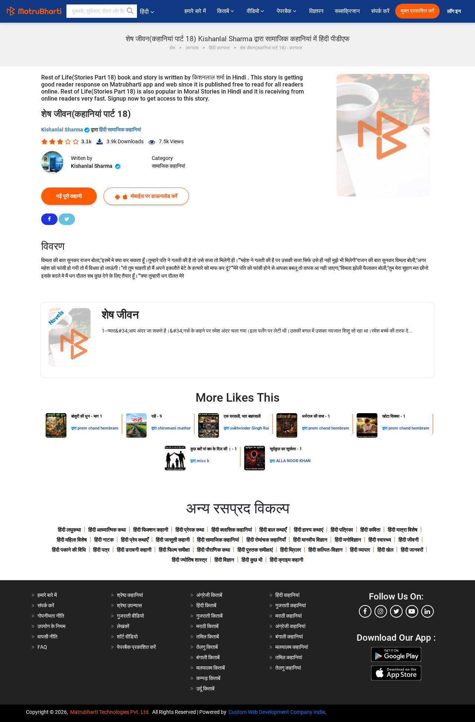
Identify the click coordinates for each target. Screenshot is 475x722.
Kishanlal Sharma (62, 130)
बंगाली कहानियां (289, 637)
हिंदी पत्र (101, 550)
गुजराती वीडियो (130, 616)
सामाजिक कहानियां (168, 166)
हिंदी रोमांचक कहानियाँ (266, 540)
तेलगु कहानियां (288, 668)
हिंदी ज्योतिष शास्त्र (189, 560)
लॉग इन (454, 11)
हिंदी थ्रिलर (290, 550)
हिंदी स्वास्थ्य (379, 540)
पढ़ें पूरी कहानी (69, 196)
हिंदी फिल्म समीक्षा (174, 550)
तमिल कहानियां (288, 657)
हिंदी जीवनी (409, 540)
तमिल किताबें (207, 637)
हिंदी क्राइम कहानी (286, 560)
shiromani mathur (174, 428)
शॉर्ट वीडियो (127, 637)
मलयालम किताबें (210, 668)
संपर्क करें (380, 11)
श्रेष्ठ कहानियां (130, 595)
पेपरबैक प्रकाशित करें (136, 647)
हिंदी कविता (370, 530)
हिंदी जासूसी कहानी (173, 540)
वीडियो (254, 11)
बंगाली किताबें (208, 657)
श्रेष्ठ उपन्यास (129, 605)
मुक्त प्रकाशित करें (417, 11)
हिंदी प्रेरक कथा (190, 530)
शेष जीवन (120, 314)
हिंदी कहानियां (287, 595)
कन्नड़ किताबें (208, 678)
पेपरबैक (285, 11)
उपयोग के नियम (51, 626)
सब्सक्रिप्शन (347, 11)
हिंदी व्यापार (360, 550)
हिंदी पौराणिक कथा (213, 550)
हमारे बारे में (195, 11)
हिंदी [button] (144, 11)
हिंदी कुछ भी (252, 560)
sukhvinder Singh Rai (249, 428)
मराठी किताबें (207, 626)
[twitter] (396, 611)
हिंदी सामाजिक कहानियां (120, 130)
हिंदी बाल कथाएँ (272, 530)
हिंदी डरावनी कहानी (134, 550)
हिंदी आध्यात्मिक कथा (107, 530)
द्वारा (74, 428)
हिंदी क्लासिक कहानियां (232, 530)
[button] (130, 11)
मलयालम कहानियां (291, 647)
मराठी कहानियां (288, 616)
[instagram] (380, 611)
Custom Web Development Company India (277, 712)
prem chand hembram (98, 428)
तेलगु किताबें (207, 647)
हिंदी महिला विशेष (72, 540)
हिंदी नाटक (104, 540)
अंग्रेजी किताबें (209, 595)
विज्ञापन (316, 11)
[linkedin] (427, 611)
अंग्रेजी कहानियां (290, 626)
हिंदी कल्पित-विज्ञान (325, 550)
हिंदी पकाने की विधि (69, 550)
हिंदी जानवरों (412, 550)
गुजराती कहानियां (290, 605)
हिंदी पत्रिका (342, 530)
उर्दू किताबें (205, 689)
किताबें (223, 11)
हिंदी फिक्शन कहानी (150, 530)
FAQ (42, 647)
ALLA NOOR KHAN (293, 460)
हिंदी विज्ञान (224, 560)
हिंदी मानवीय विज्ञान (310, 540)
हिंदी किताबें (206, 605)
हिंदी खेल (385, 550)
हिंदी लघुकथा (69, 530)
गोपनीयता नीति (50, 616)
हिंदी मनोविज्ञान (348, 540)
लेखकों (123, 626)
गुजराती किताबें (209, 616)
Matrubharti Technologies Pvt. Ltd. (111, 712)
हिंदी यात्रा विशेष (402, 530)
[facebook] (365, 611)
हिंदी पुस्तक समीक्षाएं (255, 550)
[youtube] (412, 611)
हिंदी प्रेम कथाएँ (134, 540)
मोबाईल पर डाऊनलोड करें (153, 196)
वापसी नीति (47, 637)
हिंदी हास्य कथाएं (308, 530)
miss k (203, 460)
